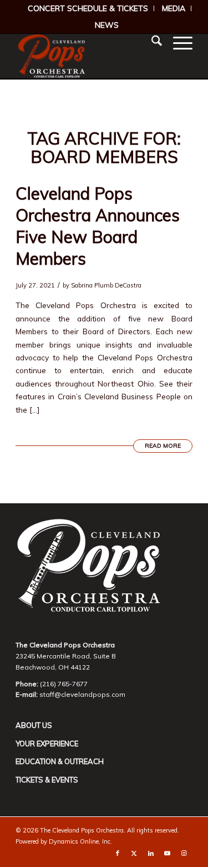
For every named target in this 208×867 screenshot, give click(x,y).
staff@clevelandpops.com (82, 694)
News (107, 25)
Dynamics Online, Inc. (80, 841)
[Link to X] (134, 853)
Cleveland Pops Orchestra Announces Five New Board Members (98, 226)
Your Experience (47, 743)
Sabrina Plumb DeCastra (106, 285)
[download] (86, 56)
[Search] (151, 42)
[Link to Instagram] (184, 853)
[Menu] (177, 42)
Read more (163, 445)
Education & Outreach (60, 761)
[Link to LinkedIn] (151, 853)
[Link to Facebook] (117, 853)
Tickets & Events (47, 779)
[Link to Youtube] (167, 853)
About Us (34, 725)
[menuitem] (88, 8)
